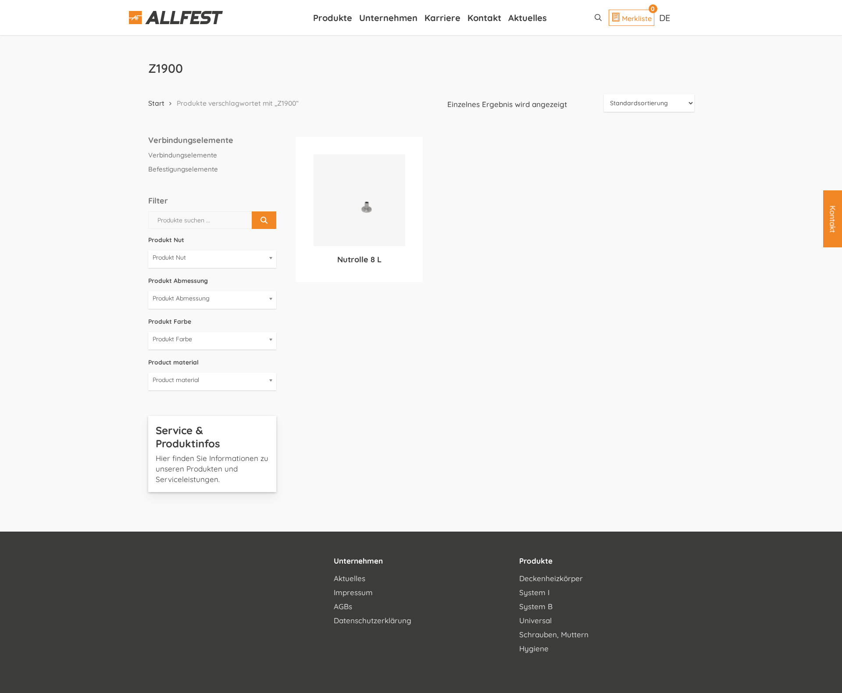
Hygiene (534, 648)
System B (536, 606)
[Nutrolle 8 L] (359, 200)
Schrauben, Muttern (554, 634)
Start (156, 103)
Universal (535, 620)
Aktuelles (349, 578)
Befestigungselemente (183, 169)
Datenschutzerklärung (372, 620)
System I (534, 592)
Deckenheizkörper (551, 578)
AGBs (343, 606)
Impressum (353, 592)
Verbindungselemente (182, 155)
